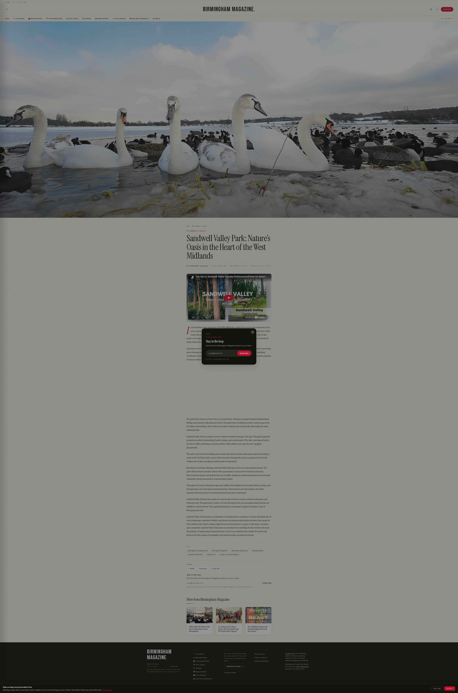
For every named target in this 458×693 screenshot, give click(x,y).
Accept (450, 689)
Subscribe (244, 353)
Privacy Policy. (107, 690)
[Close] (253, 332)
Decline (437, 689)
